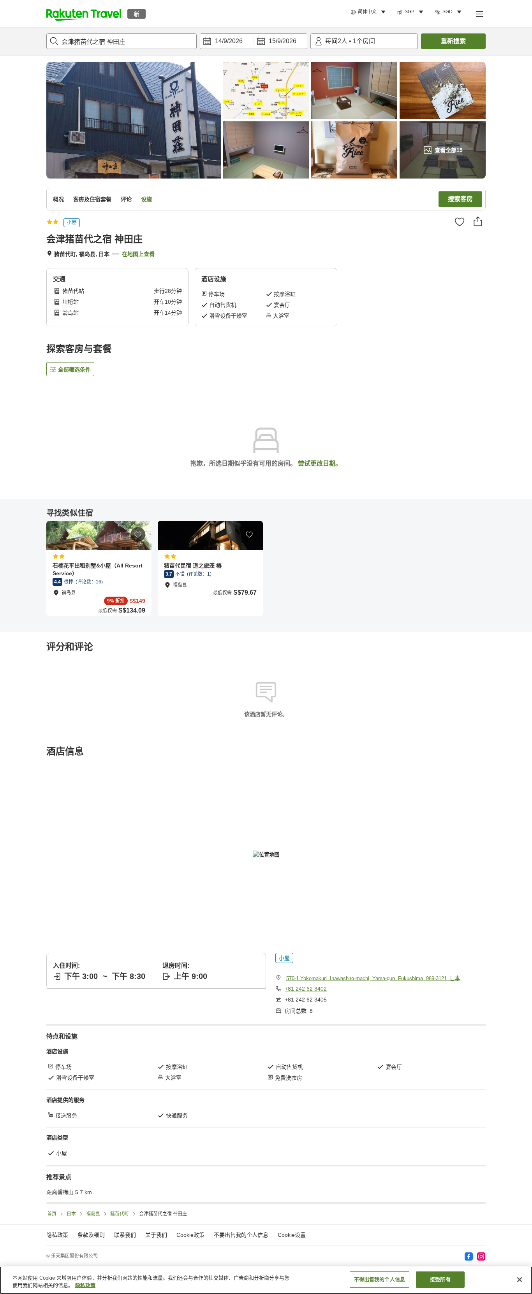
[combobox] (121, 41)
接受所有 (440, 1279)
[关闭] (519, 1279)
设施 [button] (146, 199)
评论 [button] (126, 199)
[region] (266, 1280)
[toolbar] (253, 41)
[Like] (459, 221)
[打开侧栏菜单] (479, 13)
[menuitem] (369, 12)
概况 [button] (58, 199)
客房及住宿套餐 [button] (92, 199)
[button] (83, 13)
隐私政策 (85, 1286)
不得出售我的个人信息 (379, 1279)
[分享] (478, 221)
